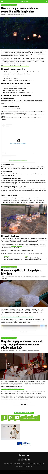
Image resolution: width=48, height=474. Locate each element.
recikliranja (13, 246)
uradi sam (40, 253)
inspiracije (18, 253)
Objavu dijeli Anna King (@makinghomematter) (18, 160)
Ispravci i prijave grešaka (39, 465)
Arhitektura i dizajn (40, 463)
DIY (14, 253)
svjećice (35, 253)
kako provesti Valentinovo (23, 381)
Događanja (26, 465)
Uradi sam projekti (19, 465)
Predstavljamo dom (17, 463)
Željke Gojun (18, 319)
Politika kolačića (19, 466)
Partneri (24, 463)
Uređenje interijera (31, 463)
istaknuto (23, 253)
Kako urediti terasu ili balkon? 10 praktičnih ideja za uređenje (15, 65)
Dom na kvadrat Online (8, 463)
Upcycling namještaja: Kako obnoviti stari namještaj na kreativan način (17, 316)
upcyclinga (19, 246)
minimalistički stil (12, 114)
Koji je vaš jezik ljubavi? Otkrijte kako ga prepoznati (12, 389)
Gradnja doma (8, 465)
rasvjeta (30, 253)
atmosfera (10, 253)
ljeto (27, 253)
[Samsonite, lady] (10, 439)
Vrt (13, 465)
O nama (31, 465)
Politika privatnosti (29, 466)
